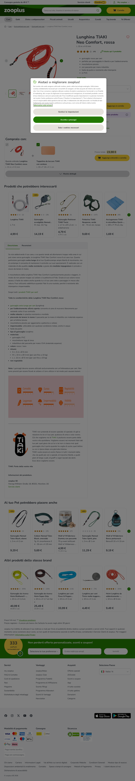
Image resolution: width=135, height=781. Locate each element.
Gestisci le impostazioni (68, 112)
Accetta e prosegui (68, 120)
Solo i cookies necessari (68, 127)
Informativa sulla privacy (43, 105)
